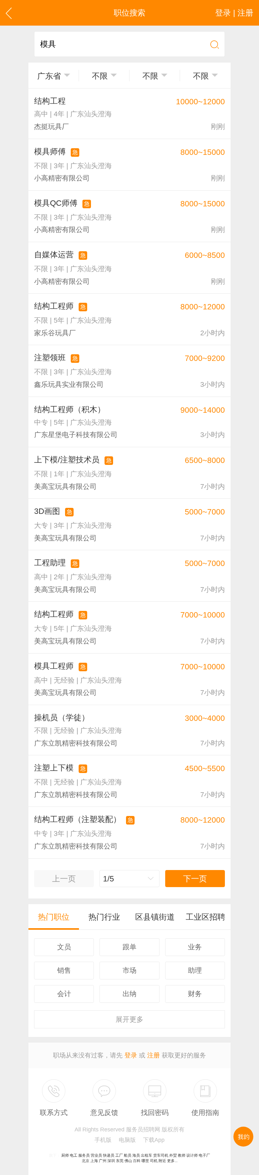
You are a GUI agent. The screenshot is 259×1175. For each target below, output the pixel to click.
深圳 (111, 1161)
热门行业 (104, 916)
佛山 (128, 1161)
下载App (154, 1140)
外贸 (173, 1155)
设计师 (192, 1155)
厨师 (65, 1155)
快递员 (108, 1155)
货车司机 (160, 1155)
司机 (154, 1161)
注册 (153, 1055)
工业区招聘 (205, 916)
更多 (129, 1019)
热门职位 (53, 916)
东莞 (119, 1161)
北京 (85, 1161)
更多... (172, 1161)
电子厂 (204, 1155)
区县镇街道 (155, 916)
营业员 (96, 1155)
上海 (94, 1161)
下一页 (195, 878)
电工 (73, 1155)
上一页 (64, 878)
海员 (136, 1155)
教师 (181, 1155)
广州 (102, 1161)
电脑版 (127, 1140)
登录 (130, 1055)
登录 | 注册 (234, 12)
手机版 (102, 1140)
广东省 (49, 75)
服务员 (84, 1155)
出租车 (146, 1155)
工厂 (119, 1155)
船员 (127, 1155)
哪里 (145, 1161)
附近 (162, 1161)
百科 (137, 1161)
